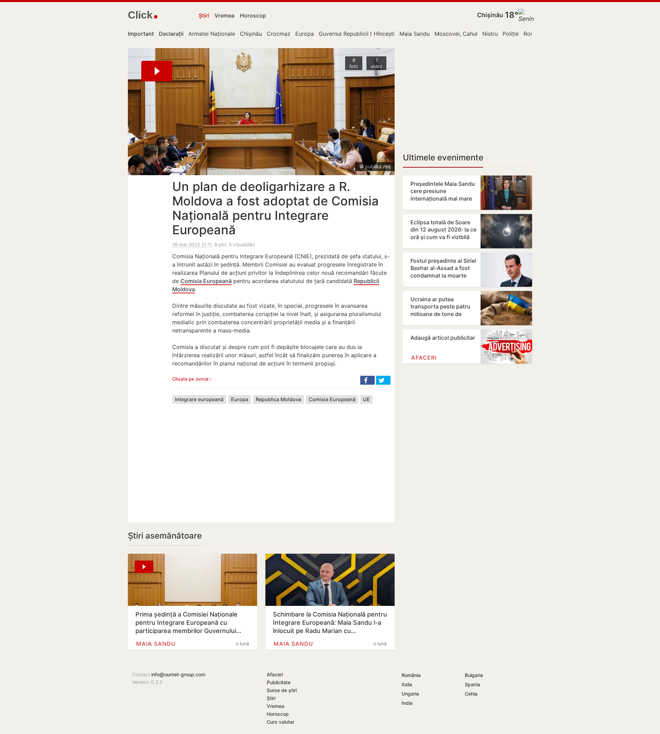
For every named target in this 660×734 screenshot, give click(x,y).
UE (366, 399)
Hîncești (384, 33)
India (407, 703)
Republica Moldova (278, 399)
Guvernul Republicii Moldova (356, 33)
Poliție (511, 33)
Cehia (471, 694)
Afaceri (424, 357)
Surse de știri (282, 690)
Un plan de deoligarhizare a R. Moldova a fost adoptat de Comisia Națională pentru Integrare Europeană (275, 208)
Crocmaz (278, 33)
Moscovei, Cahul (455, 33)
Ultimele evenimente (443, 157)
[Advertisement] (281, 458)
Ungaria (410, 694)
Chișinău (490, 15)
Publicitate (278, 682)
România (411, 675)
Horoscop (253, 15)
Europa (304, 33)
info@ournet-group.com (178, 674)
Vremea (224, 15)
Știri (204, 15)
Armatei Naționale (211, 33)
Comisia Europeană (206, 281)
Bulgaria (474, 675)
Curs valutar (280, 722)
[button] (367, 380)
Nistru (490, 33)
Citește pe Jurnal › (191, 379)
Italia (407, 684)
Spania (472, 684)
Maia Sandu (414, 33)
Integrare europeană (199, 399)
